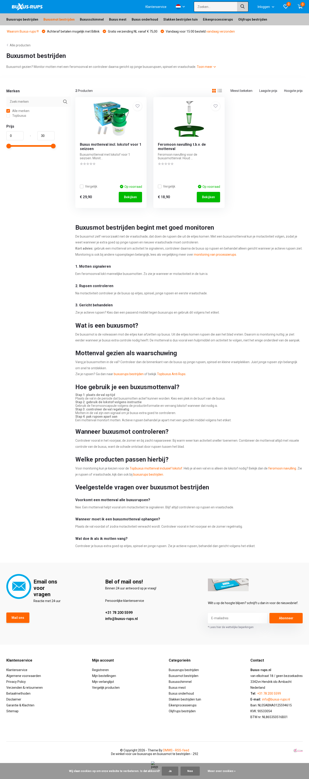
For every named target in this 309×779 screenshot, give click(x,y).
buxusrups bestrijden (129, 374)
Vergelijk (91, 186)
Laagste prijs (268, 91)
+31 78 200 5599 (119, 612)
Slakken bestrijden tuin (180, 19)
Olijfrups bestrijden (252, 19)
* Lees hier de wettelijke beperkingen (231, 627)
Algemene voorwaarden (23, 676)
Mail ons (18, 617)
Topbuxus (19, 115)
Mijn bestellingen (104, 676)
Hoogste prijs (293, 91)
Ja (170, 771)
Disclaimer (13, 699)
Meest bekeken (241, 91)
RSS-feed (182, 750)
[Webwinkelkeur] (298, 750)
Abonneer (286, 618)
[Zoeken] (242, 7)
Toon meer (205, 67)
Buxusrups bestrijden (22, 19)
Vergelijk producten (106, 687)
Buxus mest (117, 19)
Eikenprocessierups (218, 19)
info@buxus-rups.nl (121, 619)
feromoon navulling (282, 468)
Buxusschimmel (92, 19)
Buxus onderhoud (145, 19)
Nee (190, 771)
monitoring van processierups (215, 254)
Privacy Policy (16, 682)
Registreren (100, 670)
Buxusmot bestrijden (59, 19)
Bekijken (130, 197)
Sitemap (12, 711)
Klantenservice (155, 7)
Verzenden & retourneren (24, 687)
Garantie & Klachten (20, 705)
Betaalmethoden (18, 693)
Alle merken (20, 111)
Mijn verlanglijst (103, 682)
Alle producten (20, 45)
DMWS (168, 750)
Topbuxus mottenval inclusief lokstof (156, 468)
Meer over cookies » (221, 771)
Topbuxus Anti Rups (171, 374)
